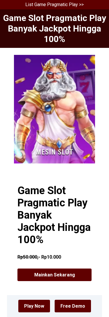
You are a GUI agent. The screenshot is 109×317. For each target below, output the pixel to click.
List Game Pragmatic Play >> (54, 4)
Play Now (34, 306)
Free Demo (72, 306)
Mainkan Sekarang (54, 275)
